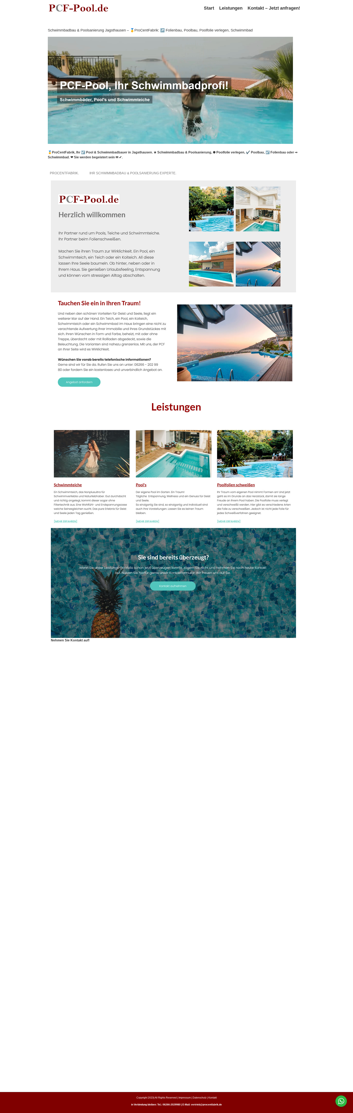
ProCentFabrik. (65, 173)
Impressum (185, 1097)
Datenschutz (200, 1097)
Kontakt (212, 1097)
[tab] (65, 173)
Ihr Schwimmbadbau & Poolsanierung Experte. (133, 173)
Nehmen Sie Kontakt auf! (70, 640)
